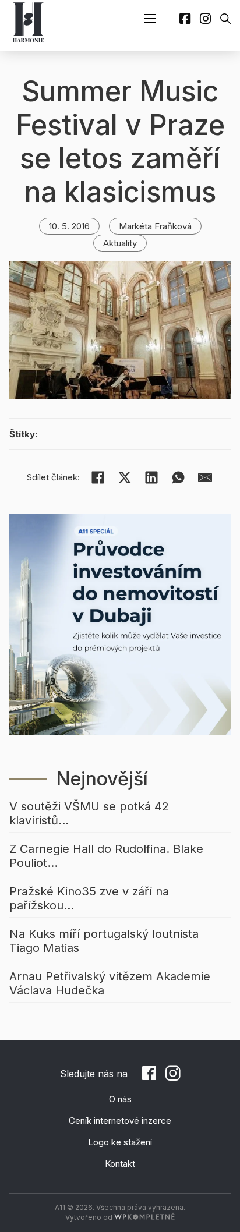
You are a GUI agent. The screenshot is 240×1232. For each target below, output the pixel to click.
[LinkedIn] (151, 477)
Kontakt (120, 1163)
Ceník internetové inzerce (120, 1120)
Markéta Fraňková (155, 226)
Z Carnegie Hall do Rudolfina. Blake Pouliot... (106, 856)
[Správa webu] (144, 1217)
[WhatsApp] (178, 477)
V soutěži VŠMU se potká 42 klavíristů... (89, 813)
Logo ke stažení (120, 1142)
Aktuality (120, 243)
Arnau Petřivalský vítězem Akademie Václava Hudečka (109, 983)
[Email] (205, 477)
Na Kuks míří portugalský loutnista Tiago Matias (104, 941)
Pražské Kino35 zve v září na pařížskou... (89, 898)
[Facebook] (98, 477)
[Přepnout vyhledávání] (225, 19)
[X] (124, 477)
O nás (120, 1098)
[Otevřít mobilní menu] (150, 18)
